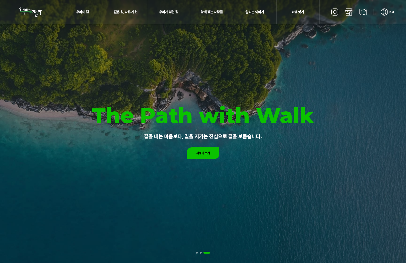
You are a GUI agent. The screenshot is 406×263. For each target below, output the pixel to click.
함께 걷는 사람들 (212, 12)
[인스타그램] (334, 12)
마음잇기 (298, 12)
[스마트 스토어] (348, 12)
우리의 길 (82, 12)
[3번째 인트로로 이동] (208, 253)
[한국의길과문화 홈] (30, 12)
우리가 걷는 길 (168, 12)
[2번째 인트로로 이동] (203, 253)
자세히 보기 (203, 153)
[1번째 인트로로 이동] (198, 253)
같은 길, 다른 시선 (125, 12)
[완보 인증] (363, 12)
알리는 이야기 (255, 12)
